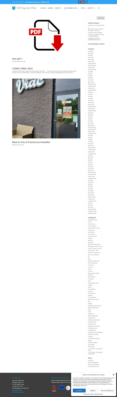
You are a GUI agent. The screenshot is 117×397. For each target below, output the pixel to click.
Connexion (90, 360)
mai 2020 (90, 186)
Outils (89, 311)
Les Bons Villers (92, 297)
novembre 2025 (92, 65)
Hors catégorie (91, 289)
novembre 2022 (92, 129)
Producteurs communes (94, 326)
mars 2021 (90, 166)
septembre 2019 (92, 201)
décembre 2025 (92, 63)
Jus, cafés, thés (91, 293)
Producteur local (92, 322)
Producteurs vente (92, 328)
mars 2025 (90, 80)
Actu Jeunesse (91, 230)
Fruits (89, 281)
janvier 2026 (91, 61)
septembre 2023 (92, 110)
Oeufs (89, 309)
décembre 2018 (92, 209)
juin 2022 (90, 137)
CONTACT (90, 8)
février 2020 (91, 193)
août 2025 (90, 71)
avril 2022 (90, 141)
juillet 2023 (90, 115)
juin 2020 (90, 184)
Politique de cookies (89, 394)
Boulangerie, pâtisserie (94, 261)
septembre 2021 (92, 154)
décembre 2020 (92, 172)
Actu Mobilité (91, 232)
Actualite (90, 238)
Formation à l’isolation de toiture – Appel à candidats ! (96, 35)
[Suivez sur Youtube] (83, 2)
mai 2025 (90, 76)
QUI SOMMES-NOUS (70, 8)
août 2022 (90, 135)
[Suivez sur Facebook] (79, 2)
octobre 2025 (91, 67)
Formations (91, 279)
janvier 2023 (91, 125)
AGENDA (50, 8)
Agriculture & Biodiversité (94, 244)
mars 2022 (90, 143)
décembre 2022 (92, 127)
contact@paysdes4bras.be (32, 2)
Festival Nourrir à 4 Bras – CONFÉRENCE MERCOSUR (94, 38)
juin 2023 (90, 117)
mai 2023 (90, 119)
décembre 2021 (92, 147)
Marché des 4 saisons (93, 299)
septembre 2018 (92, 211)
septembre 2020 (92, 178)
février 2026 (91, 59)
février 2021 (91, 168)
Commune (90, 267)
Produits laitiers (92, 330)
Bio (89, 257)
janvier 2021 (91, 170)
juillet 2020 (90, 182)
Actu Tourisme (91, 234)
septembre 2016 (92, 213)
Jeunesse (90, 291)
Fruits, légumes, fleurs (93, 283)
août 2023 (90, 113)
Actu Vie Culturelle (92, 236)
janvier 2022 (91, 145)
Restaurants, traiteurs (93, 334)
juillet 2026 (90, 53)
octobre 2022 (91, 131)
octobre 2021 (91, 152)
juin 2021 (90, 160)
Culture (90, 269)
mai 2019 (90, 205)
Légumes (90, 295)
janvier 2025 (91, 82)
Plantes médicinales (93, 316)
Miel (89, 301)
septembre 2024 (92, 90)
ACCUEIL (43, 8)
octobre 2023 (91, 108)
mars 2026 (90, 57)
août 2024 (90, 92)
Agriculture (90, 242)
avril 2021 (90, 164)
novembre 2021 (92, 149)
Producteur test (92, 324)
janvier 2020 (91, 195)
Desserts (90, 271)
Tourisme (90, 336)
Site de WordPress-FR (93, 366)
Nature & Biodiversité (93, 307)
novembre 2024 (92, 86)
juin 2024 (90, 94)
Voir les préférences (107, 390)
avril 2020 (90, 188)
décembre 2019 (92, 197)
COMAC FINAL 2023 (22, 68)
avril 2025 (90, 78)
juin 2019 (90, 203)
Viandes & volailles (92, 342)
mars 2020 (90, 191)
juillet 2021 (90, 158)
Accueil (89, 222)
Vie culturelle (91, 344)
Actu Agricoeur (91, 224)
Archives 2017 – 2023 (93, 250)
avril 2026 (90, 55)
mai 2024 (90, 96)
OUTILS (83, 8)
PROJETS (58, 8)
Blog (89, 259)
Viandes (90, 340)
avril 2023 (90, 121)
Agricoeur (90, 240)
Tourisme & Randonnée (94, 338)
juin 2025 (90, 74)
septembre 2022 (92, 133)
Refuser (92, 390)
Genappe (90, 285)
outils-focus (91, 314)
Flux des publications (93, 362)
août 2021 (90, 156)
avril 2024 (90, 98)
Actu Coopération (92, 226)
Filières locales (91, 277)
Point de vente (91, 318)
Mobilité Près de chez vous (94, 305)
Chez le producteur (92, 263)
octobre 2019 (91, 199)
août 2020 (90, 180)
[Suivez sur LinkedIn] (86, 2)
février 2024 (91, 102)
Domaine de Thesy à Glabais (95, 32)
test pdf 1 (17, 58)
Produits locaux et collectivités (95, 332)
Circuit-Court (91, 265)
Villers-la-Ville (91, 346)
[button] (113, 375)
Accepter (79, 390)
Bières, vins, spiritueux (93, 255)
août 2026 (90, 51)
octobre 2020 (91, 176)
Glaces (89, 287)
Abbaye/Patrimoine (93, 220)
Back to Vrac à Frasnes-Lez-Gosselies (31, 142)
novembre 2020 (92, 174)
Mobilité (90, 303)
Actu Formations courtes (94, 228)
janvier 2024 (91, 104)
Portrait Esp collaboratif (94, 320)
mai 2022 (90, 139)
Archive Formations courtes (95, 248)
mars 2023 (90, 123)
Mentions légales (98, 394)
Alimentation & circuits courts (95, 246)
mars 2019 (90, 207)
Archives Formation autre (94, 252)
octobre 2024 (91, 88)
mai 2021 (90, 162)
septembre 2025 (92, 69)
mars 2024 (90, 100)
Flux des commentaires (93, 364)
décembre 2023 (92, 106)
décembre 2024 (92, 84)
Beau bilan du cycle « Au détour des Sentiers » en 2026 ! (95, 29)
